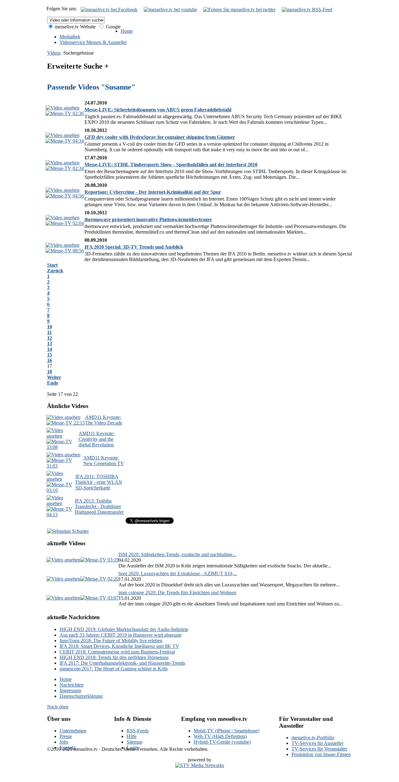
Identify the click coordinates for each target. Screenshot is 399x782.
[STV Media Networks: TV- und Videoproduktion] (199, 765)
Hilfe (132, 736)
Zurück (55, 270)
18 (49, 371)
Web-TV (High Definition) (220, 736)
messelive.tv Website (75, 26)
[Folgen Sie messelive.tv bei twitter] (239, 9)
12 (49, 338)
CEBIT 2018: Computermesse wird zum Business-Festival (117, 651)
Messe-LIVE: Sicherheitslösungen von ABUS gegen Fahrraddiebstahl (157, 109)
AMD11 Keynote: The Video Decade (103, 420)
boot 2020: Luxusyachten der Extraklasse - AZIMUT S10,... (177, 573)
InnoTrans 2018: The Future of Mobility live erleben (111, 640)
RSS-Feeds (138, 730)
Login (132, 747)
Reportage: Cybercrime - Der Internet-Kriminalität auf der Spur (152, 192)
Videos (54, 53)
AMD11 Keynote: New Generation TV (103, 460)
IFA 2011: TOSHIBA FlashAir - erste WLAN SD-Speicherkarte (98, 482)
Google (113, 26)
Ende (52, 383)
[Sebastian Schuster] (68, 531)
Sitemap (134, 742)
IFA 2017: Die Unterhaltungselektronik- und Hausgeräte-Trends (122, 663)
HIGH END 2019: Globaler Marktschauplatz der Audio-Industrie (124, 629)
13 (49, 343)
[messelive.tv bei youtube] (170, 9)
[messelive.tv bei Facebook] (109, 9)
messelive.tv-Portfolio (312, 737)
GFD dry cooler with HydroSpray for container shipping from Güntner (159, 137)
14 (49, 349)
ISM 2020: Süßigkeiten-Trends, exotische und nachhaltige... (177, 554)
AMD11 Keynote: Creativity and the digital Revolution (96, 439)
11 (49, 332)
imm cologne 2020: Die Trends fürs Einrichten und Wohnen (177, 592)
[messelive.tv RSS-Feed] (307, 9)
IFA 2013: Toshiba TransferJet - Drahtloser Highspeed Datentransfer (99, 506)
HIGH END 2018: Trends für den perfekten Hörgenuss (114, 657)
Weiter (54, 377)
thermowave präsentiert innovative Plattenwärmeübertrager (148, 219)
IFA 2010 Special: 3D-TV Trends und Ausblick (133, 247)
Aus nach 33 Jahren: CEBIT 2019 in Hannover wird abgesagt (120, 635)
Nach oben (58, 706)
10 (49, 326)
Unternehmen (73, 730)
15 (49, 354)
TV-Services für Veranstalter (319, 748)
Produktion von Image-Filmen (321, 754)
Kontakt (67, 747)
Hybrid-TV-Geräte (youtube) (222, 742)
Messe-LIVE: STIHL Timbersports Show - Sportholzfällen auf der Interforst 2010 (170, 164)
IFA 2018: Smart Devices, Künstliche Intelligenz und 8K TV (119, 646)
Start (52, 265)
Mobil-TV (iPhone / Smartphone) (226, 730)
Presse (66, 736)
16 (49, 360)
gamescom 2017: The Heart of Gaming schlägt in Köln (114, 668)
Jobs (64, 742)
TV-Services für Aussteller (317, 743)
